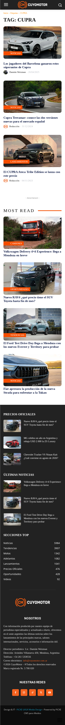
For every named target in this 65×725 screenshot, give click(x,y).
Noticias (15, 53)
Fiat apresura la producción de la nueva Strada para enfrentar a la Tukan (29, 390)
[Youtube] (49, 692)
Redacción (14, 126)
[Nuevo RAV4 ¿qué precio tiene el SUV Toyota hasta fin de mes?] (32, 278)
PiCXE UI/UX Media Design (29, 709)
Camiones (16, 243)
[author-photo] (6, 72)
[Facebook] (15, 692)
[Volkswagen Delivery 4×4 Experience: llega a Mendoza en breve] (32, 233)
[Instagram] (24, 692)
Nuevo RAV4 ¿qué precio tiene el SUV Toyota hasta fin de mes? (28, 299)
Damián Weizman (17, 72)
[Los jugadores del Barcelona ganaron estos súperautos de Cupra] (32, 42)
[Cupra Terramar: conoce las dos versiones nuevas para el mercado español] (32, 97)
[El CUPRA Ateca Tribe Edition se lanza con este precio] (32, 151)
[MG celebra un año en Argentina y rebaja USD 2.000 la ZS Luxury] (12, 442)
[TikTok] (32, 692)
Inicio (5, 13)
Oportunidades (19, 289)
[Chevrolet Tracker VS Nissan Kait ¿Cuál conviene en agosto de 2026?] (12, 459)
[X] (41, 692)
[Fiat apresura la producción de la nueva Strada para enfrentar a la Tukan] (32, 370)
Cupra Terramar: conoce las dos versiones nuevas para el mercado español (30, 119)
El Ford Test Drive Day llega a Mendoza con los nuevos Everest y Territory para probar (32, 345)
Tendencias (17, 335)
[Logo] (32, 4)
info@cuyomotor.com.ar (35, 660)
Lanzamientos (19, 161)
